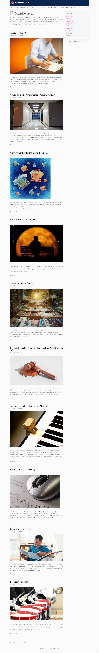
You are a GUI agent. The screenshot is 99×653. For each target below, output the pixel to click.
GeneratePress (57, 648)
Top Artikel (68, 35)
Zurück (12, 642)
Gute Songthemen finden (21, 283)
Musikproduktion (53, 7)
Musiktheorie (65, 7)
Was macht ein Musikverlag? (23, 469)
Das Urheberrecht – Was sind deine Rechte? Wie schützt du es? (36, 349)
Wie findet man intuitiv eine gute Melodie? (29, 406)
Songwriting (21, 7)
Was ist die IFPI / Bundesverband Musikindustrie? (32, 94)
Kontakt (73, 7)
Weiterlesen (45, 83)
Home (13, 7)
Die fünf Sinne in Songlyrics (22, 219)
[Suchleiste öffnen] (87, 7)
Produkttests (69, 28)
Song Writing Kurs (70, 30)
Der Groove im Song (19, 581)
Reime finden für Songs (20, 529)
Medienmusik (41, 7)
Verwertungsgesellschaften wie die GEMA (28, 152)
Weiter (26, 642)
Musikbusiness (31, 7)
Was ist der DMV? (18, 33)
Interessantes (69, 16)
